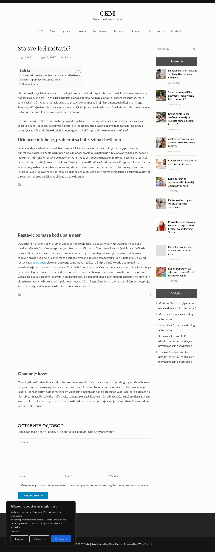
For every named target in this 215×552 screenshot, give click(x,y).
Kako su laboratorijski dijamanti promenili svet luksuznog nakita (181, 272)
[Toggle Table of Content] (76, 70)
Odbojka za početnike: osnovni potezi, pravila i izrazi (180, 250)
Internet (119, 31)
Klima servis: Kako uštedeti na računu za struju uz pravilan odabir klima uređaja (176, 341)
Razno (161, 31)
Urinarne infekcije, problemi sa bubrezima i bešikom (51, 75)
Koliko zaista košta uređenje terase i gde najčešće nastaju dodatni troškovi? (181, 119)
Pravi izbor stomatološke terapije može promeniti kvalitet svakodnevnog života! (181, 227)
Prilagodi (19, 538)
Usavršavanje (100, 31)
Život (52, 31)
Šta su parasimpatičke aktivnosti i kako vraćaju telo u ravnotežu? (181, 96)
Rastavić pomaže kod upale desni (41, 79)
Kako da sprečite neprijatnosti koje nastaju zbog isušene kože (181, 182)
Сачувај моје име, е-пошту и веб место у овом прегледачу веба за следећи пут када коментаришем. (84, 485)
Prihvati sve (61, 538)
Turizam (81, 31)
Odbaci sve (39, 538)
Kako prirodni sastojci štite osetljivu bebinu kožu (182, 162)
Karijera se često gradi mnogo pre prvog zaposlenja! (180, 204)
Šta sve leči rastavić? (44, 48)
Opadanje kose (30, 83)
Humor (135, 31)
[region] (41, 523)
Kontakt (176, 31)
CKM (107, 13)
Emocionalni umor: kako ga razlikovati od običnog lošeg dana (182, 74)
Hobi (148, 31)
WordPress (144, 544)
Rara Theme (115, 544)
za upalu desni (37, 262)
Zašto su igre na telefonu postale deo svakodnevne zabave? (181, 142)
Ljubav (66, 31)
